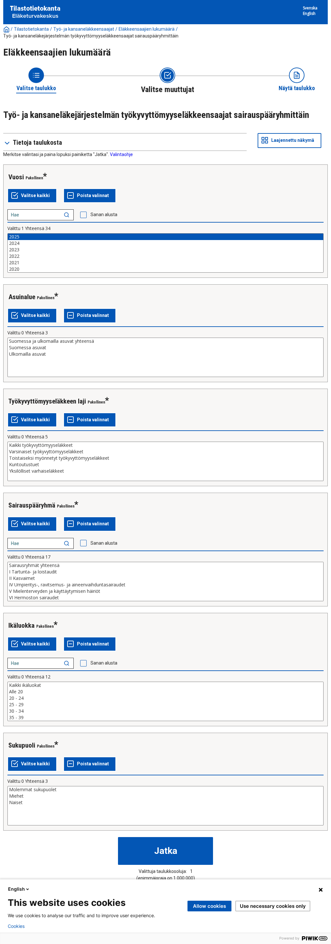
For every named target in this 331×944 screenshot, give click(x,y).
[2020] (165, 269)
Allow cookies (209, 906)
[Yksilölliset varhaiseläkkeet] (165, 471)
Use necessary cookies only (273, 906)
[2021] (165, 262)
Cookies (16, 926)
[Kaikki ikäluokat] (165, 685)
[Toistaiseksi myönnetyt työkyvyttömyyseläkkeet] (165, 458)
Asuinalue (21, 297)
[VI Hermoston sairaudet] (165, 597)
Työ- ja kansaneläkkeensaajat (83, 29)
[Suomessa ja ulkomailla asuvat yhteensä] (165, 341)
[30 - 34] (165, 711)
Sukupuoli (21, 745)
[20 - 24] (165, 698)
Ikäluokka (21, 625)
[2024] (165, 243)
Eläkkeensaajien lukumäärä (147, 29)
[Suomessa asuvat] (165, 347)
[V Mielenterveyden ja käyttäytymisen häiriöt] (165, 591)
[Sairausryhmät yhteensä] (165, 565)
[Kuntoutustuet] (165, 464)
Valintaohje (121, 154)
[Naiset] (165, 802)
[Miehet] (165, 796)
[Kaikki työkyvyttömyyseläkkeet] (165, 445)
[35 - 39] (165, 717)
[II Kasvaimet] (165, 578)
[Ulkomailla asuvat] (165, 354)
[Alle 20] (165, 691)
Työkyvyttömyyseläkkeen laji (47, 401)
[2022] (165, 256)
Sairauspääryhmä (31, 505)
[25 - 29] (165, 704)
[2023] (165, 249)
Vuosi (16, 177)
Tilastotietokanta (31, 29)
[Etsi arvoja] (66, 214)
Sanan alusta (104, 214)
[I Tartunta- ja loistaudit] (165, 572)
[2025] (165, 237)
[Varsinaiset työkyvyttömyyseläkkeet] (165, 451)
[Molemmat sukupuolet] (165, 789)
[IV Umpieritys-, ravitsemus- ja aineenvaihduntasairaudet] (165, 585)
